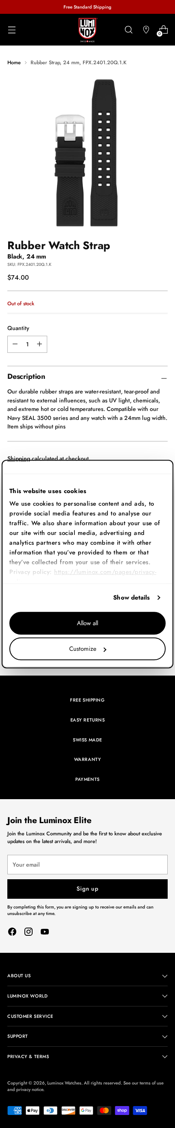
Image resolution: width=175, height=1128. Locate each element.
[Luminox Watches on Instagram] (28, 933)
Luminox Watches (64, 1083)
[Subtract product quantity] (39, 344)
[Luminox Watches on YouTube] (45, 933)
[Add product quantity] (15, 344)
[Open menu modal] (11, 30)
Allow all (87, 623)
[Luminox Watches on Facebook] (12, 933)
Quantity (18, 328)
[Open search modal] (128, 30)
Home (14, 62)
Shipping (18, 458)
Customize (82, 648)
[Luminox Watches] (87, 30)
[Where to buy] (146, 30)
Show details (131, 597)
